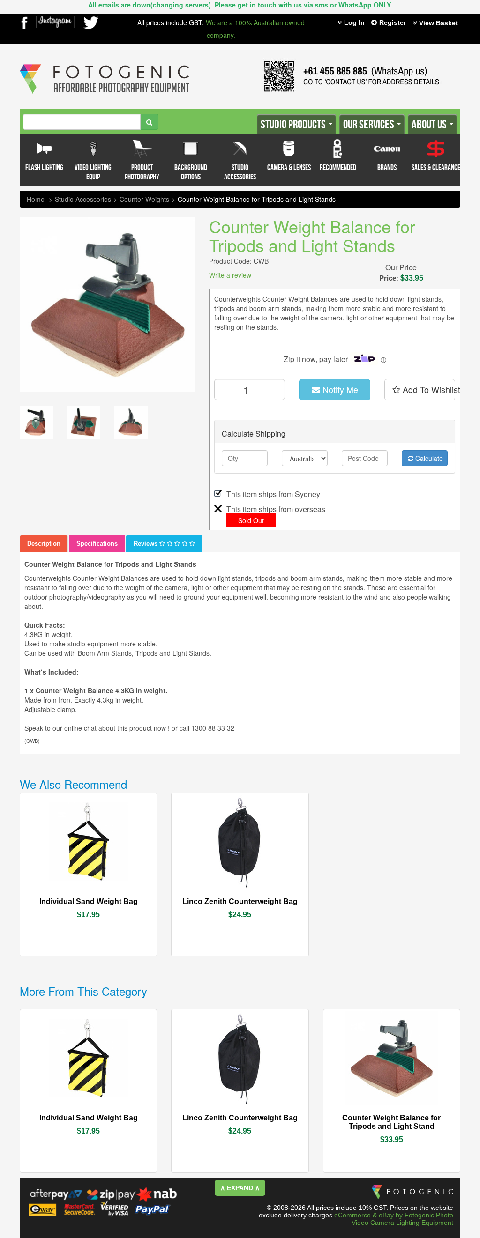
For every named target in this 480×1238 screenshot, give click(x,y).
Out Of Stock (110, 896)
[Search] (149, 122)
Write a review (230, 275)
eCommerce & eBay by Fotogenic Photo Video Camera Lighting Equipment (393, 1218)
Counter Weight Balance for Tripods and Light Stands (257, 199)
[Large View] (36, 422)
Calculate (428, 458)
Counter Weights (144, 199)
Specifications (97, 543)
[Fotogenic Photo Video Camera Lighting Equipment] (104, 64)
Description (43, 543)
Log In (354, 22)
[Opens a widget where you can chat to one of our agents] (35, 1221)
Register (392, 22)
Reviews (146, 543)
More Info (62, 896)
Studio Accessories (83, 199)
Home (36, 199)
